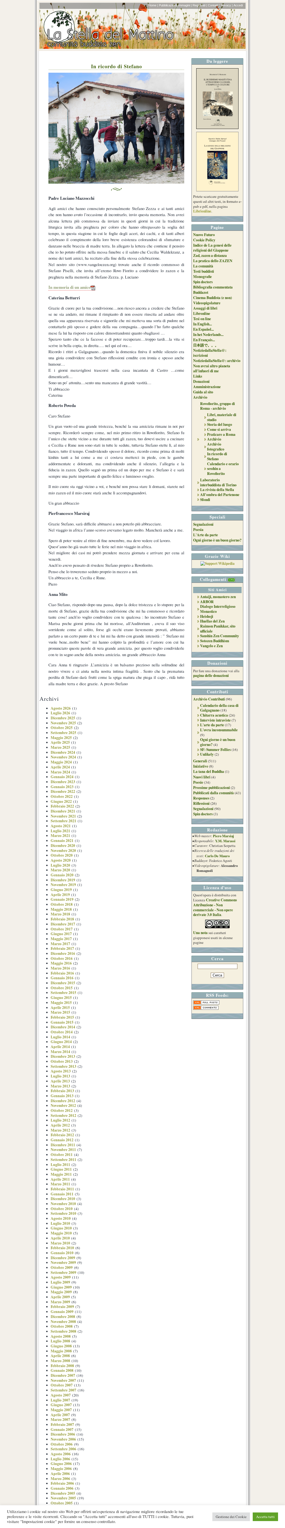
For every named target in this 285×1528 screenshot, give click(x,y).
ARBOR (207, 601)
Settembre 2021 (63, 821)
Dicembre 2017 (63, 924)
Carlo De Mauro (217, 855)
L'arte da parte (212, 725)
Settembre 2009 (63, 1272)
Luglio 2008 (60, 1341)
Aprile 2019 (60, 894)
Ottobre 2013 (62, 1061)
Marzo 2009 (60, 1302)
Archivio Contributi (209, 699)
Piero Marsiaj (223, 835)
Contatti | (214, 5)
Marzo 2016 (60, 968)
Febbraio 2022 (62, 806)
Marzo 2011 (60, 1184)
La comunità (203, 266)
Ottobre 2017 (62, 929)
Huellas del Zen (212, 621)
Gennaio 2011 (62, 1194)
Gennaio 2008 (62, 1370)
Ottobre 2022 (62, 796)
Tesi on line (202, 319)
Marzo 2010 (60, 1243)
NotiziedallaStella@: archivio (216, 360)
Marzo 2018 (60, 914)
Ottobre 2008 (62, 1326)
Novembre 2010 (63, 1203)
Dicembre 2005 (63, 1493)
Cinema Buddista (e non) (212, 297)
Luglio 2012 (60, 1120)
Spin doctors (203, 282)
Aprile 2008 (60, 1355)
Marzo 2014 (60, 1051)
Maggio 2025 (61, 737)
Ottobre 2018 (62, 904)
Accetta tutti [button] (265, 1516)
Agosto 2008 (61, 1336)
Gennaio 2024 (62, 777)
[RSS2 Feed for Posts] (206, 1003)
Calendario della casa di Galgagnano (219, 708)
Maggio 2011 (61, 1174)
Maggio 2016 (61, 963)
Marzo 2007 (60, 1419)
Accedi (238, 5)
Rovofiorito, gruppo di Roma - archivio (217, 406)
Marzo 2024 (60, 772)
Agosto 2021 (61, 826)
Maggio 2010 (61, 1233)
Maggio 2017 (61, 939)
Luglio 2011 (60, 1164)
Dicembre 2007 (63, 1375)
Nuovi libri (201, 777)
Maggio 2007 (61, 1410)
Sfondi (205, 499)
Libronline (201, 313)
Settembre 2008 (63, 1331)
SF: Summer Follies (215, 749)
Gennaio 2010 (62, 1253)
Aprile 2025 (60, 742)
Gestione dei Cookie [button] (231, 1516)
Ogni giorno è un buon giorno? (217, 540)
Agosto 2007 (61, 1395)
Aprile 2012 (60, 1125)
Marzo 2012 (60, 1130)
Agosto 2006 (61, 1454)
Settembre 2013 (63, 1066)
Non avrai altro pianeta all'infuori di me (211, 368)
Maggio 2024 (61, 762)
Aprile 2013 (60, 1081)
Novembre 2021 (63, 816)
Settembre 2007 (63, 1390)
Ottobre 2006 (62, 1444)
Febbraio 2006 (62, 1483)
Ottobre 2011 (62, 1154)
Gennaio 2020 (62, 875)
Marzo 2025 (60, 747)
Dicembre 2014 (63, 1027)
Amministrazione (207, 386)
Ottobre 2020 (62, 855)
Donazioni (201, 381)
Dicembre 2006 (63, 1434)
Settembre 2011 (63, 1159)
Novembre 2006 (63, 1439)
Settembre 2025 (63, 732)
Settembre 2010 (63, 1213)
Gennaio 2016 (62, 978)
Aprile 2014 (60, 1046)
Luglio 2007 (60, 1400)
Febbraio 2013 (62, 1091)
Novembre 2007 (63, 1380)
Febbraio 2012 (62, 1135)
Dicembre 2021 (63, 811)
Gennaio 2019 (62, 899)
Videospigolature (206, 303)
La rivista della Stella (217, 489)
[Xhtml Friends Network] (231, 579)
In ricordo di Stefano (116, 66)
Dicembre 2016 (63, 953)
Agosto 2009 (61, 1277)
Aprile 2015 (60, 1007)
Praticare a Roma (221, 434)
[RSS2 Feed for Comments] (205, 1008)
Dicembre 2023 (63, 782)
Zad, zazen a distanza (210, 255)
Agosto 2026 (61, 708)
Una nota (200, 932)
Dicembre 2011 (63, 1145)
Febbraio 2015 (62, 1017)
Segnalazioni (203, 524)
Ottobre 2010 (62, 1208)
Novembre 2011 (63, 1149)
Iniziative (200, 766)
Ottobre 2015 (62, 988)
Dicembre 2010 (63, 1198)
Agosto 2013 (61, 1071)
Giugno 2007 (61, 1405)
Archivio (200, 397)
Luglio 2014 (60, 1037)
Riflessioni (201, 803)
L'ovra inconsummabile (219, 730)
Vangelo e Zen (211, 646)
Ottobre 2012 (62, 1110)
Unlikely (207, 754)
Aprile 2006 (60, 1473)
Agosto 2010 (61, 1218)
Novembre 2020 (63, 850)
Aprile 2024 (60, 767)
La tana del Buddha (208, 771)
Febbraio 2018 (62, 919)
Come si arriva (219, 429)
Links (197, 376)
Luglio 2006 (60, 1459)
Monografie (202, 276)
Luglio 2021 (60, 831)
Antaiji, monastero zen (218, 596)
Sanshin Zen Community (219, 636)
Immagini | (185, 5)
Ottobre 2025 (62, 727)
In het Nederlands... (208, 334)
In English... (202, 324)
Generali (200, 761)
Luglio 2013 (60, 1076)
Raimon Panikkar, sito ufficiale (217, 628)
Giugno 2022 (61, 801)
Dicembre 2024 (63, 752)
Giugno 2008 (61, 1346)
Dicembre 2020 (63, 845)
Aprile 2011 (60, 1179)
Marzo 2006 (60, 1478)
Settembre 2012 (63, 1115)
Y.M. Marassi (225, 840)
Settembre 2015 (63, 992)
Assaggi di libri (205, 308)
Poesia (198, 529)
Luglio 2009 (60, 1282)
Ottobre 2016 (62, 958)
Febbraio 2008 (62, 1365)
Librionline (202, 211)
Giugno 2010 (61, 1228)
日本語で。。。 (205, 345)
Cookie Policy (204, 240)
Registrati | (200, 5)
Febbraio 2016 (62, 973)
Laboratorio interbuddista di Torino (218, 482)
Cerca (217, 958)
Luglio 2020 (60, 865)
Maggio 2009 (61, 1292)
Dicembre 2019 (63, 880)
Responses (201, 798)
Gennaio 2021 (62, 840)
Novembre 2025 (63, 723)
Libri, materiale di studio (221, 417)
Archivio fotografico (215, 446)
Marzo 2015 (60, 1012)
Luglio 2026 (60, 713)
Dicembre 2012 (63, 1101)
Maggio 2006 (61, 1468)
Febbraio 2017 (62, 948)
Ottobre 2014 (62, 1032)
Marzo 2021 (60, 835)
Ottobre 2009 (62, 1267)
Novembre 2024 (63, 757)
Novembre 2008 (63, 1321)
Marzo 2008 (60, 1360)
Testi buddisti (203, 271)
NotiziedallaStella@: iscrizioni (209, 353)
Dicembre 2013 (63, 1056)
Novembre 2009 (63, 1262)
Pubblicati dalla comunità (213, 793)
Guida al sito (203, 392)
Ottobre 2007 (62, 1385)
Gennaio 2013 (62, 1096)
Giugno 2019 (61, 889)
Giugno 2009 (61, 1287)
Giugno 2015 (61, 997)
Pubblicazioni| (168, 5)
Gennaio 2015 (62, 1022)
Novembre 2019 (63, 884)
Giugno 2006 (61, 1463)
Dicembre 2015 (63, 983)
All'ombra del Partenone (219, 494)
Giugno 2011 (61, 1169)
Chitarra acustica (214, 715)
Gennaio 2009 (62, 1311)
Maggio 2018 (61, 909)
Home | (153, 5)
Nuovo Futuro (204, 234)
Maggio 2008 (61, 1351)
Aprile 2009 (60, 1297)
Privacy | (227, 5)
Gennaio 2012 (62, 1140)
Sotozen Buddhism (214, 641)
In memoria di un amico (69, 287)
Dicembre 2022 (63, 791)
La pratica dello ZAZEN (212, 261)
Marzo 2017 (60, 944)
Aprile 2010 (60, 1238)
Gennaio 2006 (62, 1488)
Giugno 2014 (61, 1041)
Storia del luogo (219, 424)
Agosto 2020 (61, 860)
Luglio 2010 (60, 1223)
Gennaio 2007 (62, 1429)
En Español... (203, 329)
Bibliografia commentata (213, 287)
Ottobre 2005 (62, 1503)
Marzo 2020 (60, 870)
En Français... (204, 340)
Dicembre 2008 (63, 1316)
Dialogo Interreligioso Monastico (217, 609)
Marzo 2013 (60, 1086)
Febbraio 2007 (62, 1424)
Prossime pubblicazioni (211, 787)
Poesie (198, 782)
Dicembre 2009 (63, 1258)
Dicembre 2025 (63, 718)
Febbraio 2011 (62, 1189)
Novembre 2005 (63, 1498)
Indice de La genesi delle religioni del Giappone (212, 247)
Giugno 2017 (61, 934)
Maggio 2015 (61, 1002)
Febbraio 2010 (62, 1248)
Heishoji (206, 616)
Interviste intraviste (215, 720)
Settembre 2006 (63, 1449)
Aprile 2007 (60, 1415)
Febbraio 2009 (62, 1306)
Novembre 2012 (63, 1105)
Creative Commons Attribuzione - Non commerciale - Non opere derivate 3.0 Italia (215, 907)
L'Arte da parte (205, 535)
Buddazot (200, 292)
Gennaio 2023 (62, 787)
